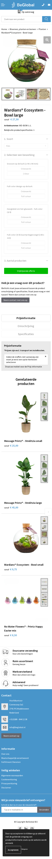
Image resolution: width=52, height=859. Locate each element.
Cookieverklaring (9, 779)
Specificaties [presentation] (26, 334)
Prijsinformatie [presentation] (25, 318)
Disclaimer (6, 787)
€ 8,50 (10, 635)
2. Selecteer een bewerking (19, 154)
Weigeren (24, 849)
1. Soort (8, 139)
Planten (42, 29)
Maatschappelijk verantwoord (15, 758)
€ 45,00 (11, 507)
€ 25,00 (11, 445)
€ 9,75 (10, 569)
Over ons (5, 754)
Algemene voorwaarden (12, 775)
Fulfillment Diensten (11, 762)
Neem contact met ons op (15, 300)
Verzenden (44, 809)
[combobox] (21, 19)
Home (4, 29)
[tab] (26, 318)
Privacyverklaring (9, 783)
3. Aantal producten (15, 260)
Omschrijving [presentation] (26, 326)
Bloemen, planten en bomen (23, 29)
